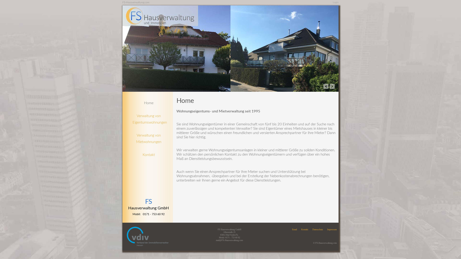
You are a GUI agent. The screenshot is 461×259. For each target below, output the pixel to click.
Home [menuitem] (148, 103)
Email (294, 229)
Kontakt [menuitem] (149, 155)
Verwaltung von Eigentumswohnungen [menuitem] (149, 119)
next (332, 86)
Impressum (332, 229)
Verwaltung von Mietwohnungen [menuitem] (148, 139)
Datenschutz (317, 229)
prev (326, 86)
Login (336, 2)
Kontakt (304, 229)
